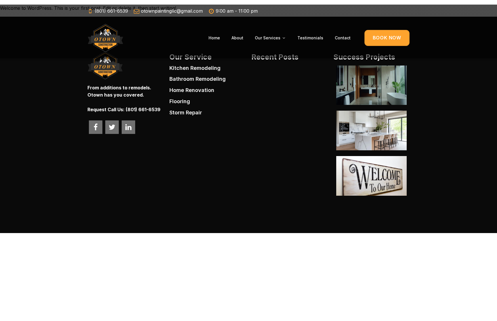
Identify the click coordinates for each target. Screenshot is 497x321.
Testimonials (310, 37)
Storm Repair (185, 112)
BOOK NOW (387, 38)
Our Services (267, 37)
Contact (343, 37)
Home (214, 37)
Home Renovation (191, 90)
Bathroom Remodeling (197, 79)
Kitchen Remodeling (195, 68)
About (237, 37)
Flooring (179, 101)
